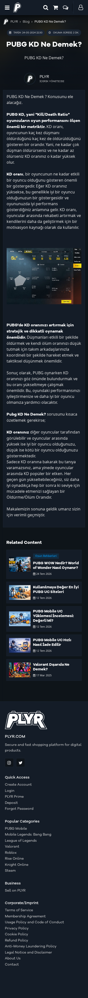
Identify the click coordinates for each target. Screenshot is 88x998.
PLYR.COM (15, 736)
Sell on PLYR (15, 890)
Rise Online (14, 858)
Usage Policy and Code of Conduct (34, 922)
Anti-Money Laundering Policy (30, 946)
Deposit (11, 803)
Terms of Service (19, 910)
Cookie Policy (16, 934)
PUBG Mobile (16, 828)
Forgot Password (19, 809)
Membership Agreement (25, 916)
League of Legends (21, 841)
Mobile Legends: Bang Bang (28, 834)
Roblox (11, 853)
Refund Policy (16, 940)
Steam (10, 870)
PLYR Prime (14, 797)
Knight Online (16, 865)
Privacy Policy (17, 928)
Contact (12, 964)
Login (9, 791)
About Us (13, 958)
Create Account (18, 784)
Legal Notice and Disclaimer (28, 952)
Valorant (12, 846)
